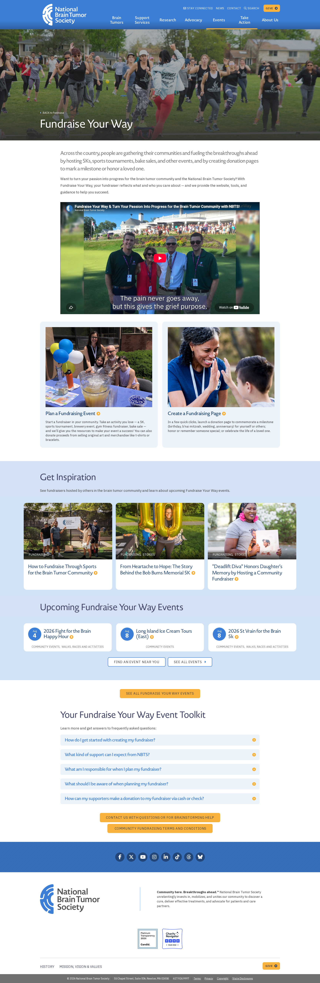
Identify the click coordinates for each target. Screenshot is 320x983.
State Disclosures (242, 978)
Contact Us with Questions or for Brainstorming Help (160, 817)
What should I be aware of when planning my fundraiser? (116, 784)
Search (253, 8)
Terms (197, 978)
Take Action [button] (244, 20)
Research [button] (168, 20)
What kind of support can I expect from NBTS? (107, 755)
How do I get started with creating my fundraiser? (110, 740)
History (47, 966)
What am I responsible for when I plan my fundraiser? (113, 769)
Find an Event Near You (136, 662)
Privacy (209, 978)
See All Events (188, 662)
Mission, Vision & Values (80, 966)
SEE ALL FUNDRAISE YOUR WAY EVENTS (160, 693)
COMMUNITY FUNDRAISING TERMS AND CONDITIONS (160, 828)
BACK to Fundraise (53, 112)
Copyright (223, 978)
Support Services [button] (142, 20)
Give (270, 8)
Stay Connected (199, 8)
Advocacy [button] (193, 20)
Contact (234, 8)
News (220, 8)
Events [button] (219, 20)
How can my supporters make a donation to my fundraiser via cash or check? (134, 798)
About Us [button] (270, 20)
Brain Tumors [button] (117, 20)
